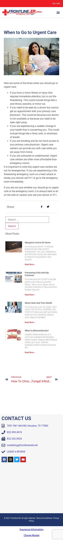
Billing (56, 3)
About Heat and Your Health (38, 303)
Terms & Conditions (44, 518)
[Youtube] (23, 459)
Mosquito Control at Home (37, 242)
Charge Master (31, 535)
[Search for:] (27, 219)
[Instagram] (10, 459)
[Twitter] (17, 459)
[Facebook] (4, 459)
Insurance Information (31, 529)
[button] (58, 12)
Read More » (30, 264)
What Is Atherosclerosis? (37, 330)
